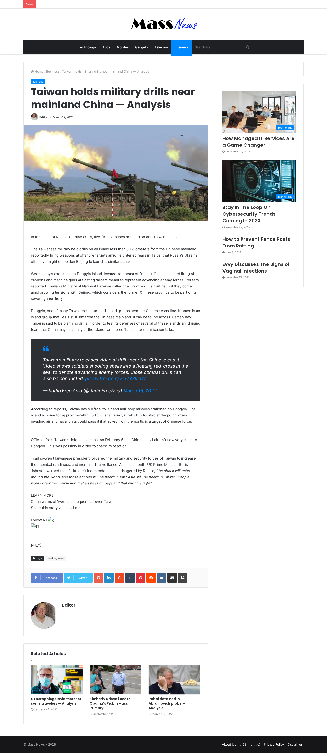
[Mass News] (163, 24)
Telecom (161, 47)
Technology (87, 47)
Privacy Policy (274, 744)
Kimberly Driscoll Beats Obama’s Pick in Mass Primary (110, 703)
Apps (106, 47)
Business (181, 47)
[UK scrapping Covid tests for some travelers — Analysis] (57, 679)
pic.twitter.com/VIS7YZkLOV (115, 378)
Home (39, 71)
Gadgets (141, 47)
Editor (43, 117)
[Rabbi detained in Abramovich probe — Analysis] (174, 679)
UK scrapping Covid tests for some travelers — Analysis (56, 701)
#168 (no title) (249, 744)
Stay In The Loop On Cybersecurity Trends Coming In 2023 (249, 214)
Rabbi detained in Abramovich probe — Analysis (167, 703)
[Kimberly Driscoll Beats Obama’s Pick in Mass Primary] (115, 679)
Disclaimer (294, 744)
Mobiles (123, 47)
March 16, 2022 (140, 390)
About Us (229, 744)
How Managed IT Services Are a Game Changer (258, 141)
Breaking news (56, 558)
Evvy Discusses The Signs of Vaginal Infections (256, 267)
